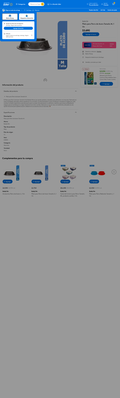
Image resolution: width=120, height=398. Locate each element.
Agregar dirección (18, 28)
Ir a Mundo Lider (55, 4)
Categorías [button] (21, 4)
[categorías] (42, 4)
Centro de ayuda (112, 10)
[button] (92, 4)
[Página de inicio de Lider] (8, 4)
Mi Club (103, 10)
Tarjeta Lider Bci (93, 10)
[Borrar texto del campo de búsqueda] (39, 4)
